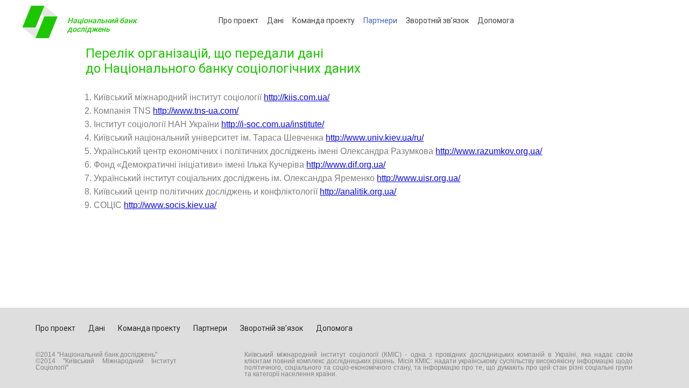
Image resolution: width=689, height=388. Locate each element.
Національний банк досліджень (102, 24)
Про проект (238, 20)
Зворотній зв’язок (437, 20)
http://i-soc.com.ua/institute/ (272, 124)
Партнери (380, 20)
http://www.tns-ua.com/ (195, 110)
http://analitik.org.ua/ (358, 191)
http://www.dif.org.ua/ (345, 164)
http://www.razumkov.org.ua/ (488, 151)
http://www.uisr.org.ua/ (418, 178)
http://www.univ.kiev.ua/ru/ (375, 137)
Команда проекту (323, 20)
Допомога (495, 20)
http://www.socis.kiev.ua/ (170, 205)
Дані (275, 20)
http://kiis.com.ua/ (296, 97)
